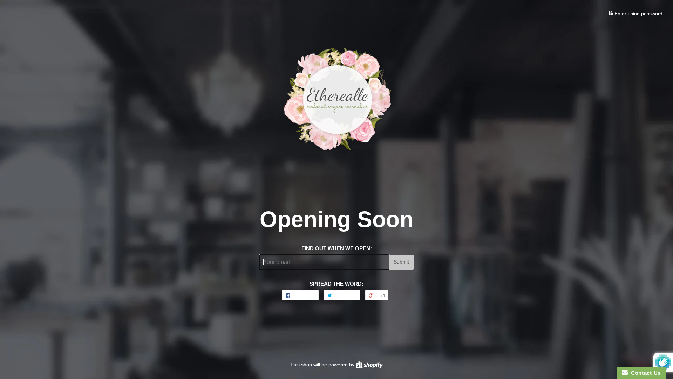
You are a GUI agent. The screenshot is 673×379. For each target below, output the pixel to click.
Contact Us (644, 373)
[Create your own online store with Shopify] (369, 364)
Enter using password (637, 13)
